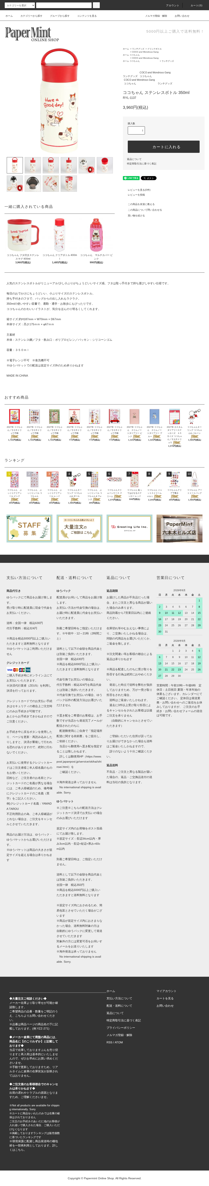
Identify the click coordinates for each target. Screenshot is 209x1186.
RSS (109, 1042)
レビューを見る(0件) (139, 189)
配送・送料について (119, 1005)
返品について (134, 159)
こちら (19, 1015)
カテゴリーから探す (31, 15)
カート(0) (196, 5)
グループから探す (60, 15)
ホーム (9, 15)
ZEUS (33, 685)
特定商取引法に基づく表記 (141, 163)
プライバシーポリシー (121, 1027)
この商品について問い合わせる (145, 209)
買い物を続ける (136, 215)
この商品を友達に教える (141, 204)
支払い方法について (119, 998)
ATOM (119, 1042)
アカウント (173, 5)
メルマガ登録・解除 (156, 15)
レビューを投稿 (136, 194)
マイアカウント (167, 991)
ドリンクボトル (154, 49)
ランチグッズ (138, 49)
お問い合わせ (182, 15)
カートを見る (165, 998)
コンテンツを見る (87, 15)
